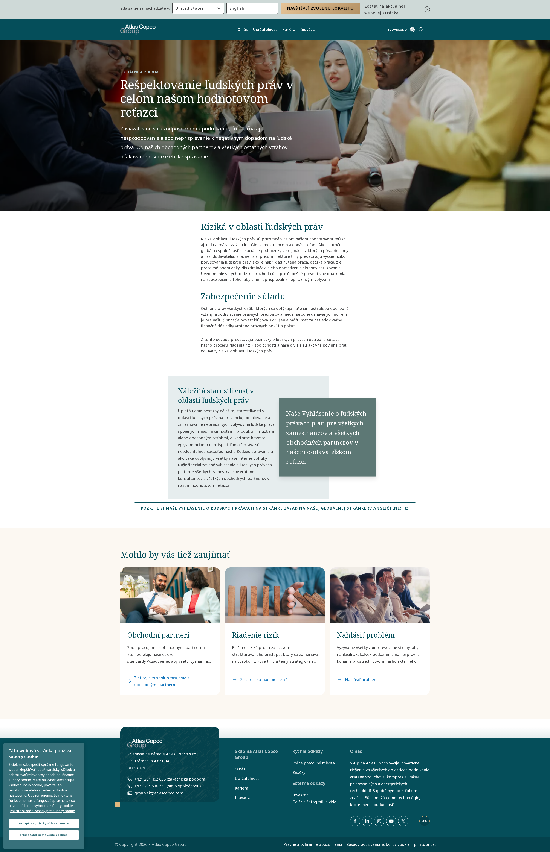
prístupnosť (425, 844)
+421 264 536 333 (150, 785)
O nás (242, 29)
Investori (300, 794)
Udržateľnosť (265, 29)
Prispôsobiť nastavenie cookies (44, 835)
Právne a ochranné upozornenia (312, 844)
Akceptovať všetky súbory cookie (44, 823)
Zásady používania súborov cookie (378, 844)
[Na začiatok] (424, 821)
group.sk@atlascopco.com (158, 793)
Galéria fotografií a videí (314, 801)
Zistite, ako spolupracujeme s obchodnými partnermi (161, 681)
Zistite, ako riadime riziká (263, 679)
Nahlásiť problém (361, 679)
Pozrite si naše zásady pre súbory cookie (42, 810)
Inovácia (307, 29)
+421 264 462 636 (150, 779)
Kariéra (288, 29)
